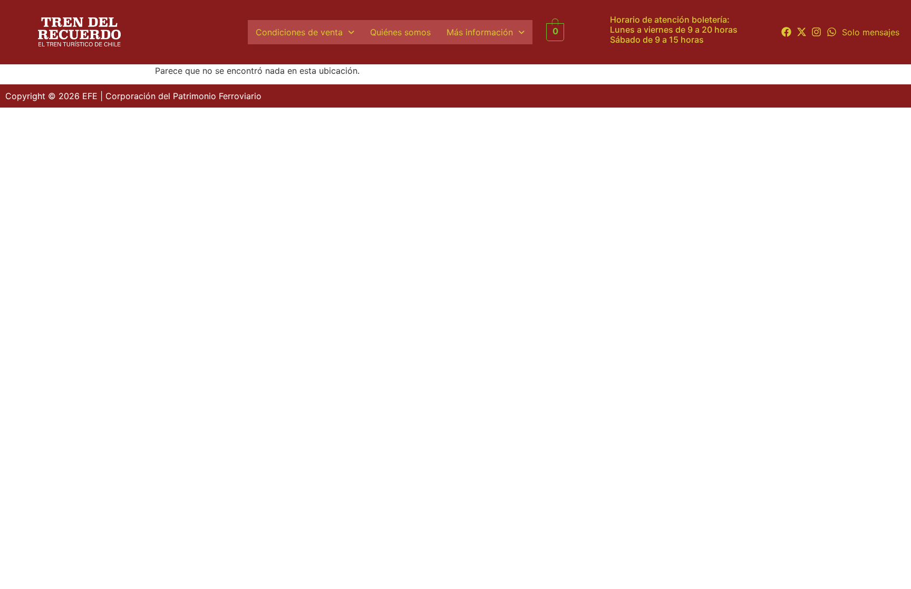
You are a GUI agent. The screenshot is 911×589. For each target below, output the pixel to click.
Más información (480, 32)
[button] (305, 32)
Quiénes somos (400, 32)
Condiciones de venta (299, 32)
